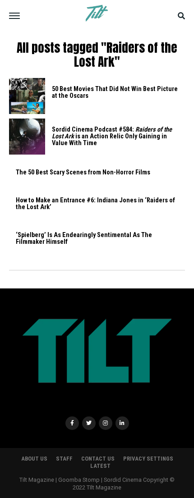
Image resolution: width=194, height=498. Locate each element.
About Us (34, 458)
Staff (64, 458)
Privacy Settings (148, 458)
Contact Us (98, 458)
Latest (100, 465)
